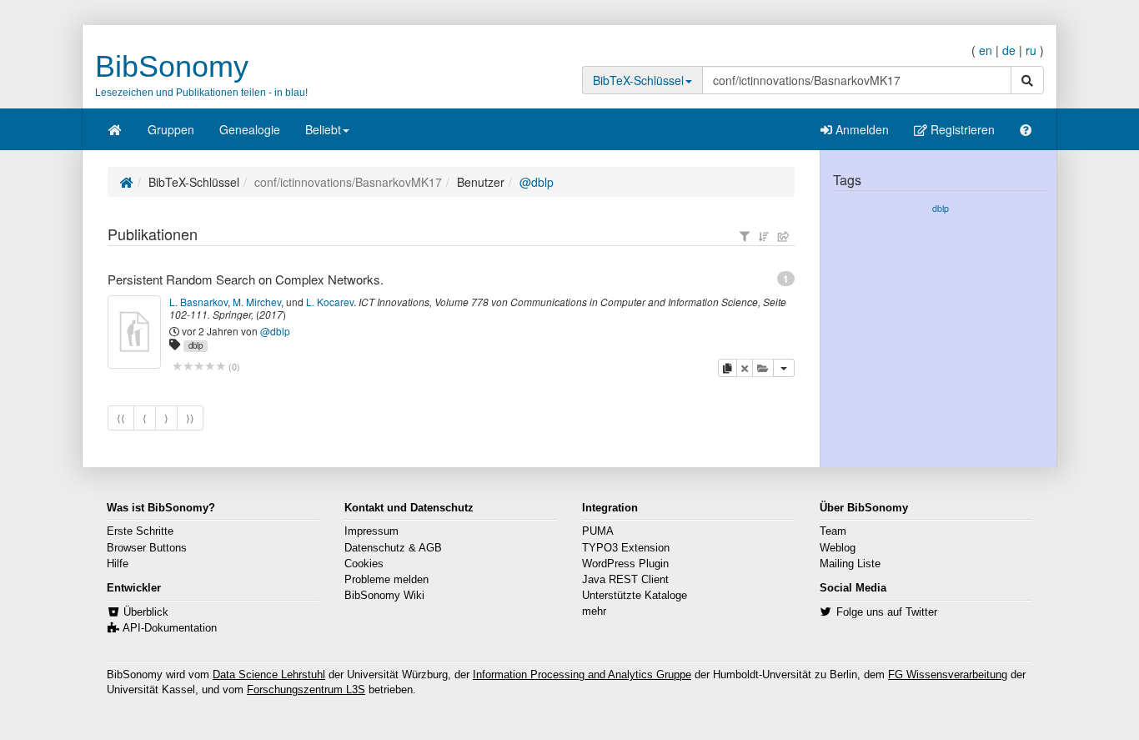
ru (1031, 50)
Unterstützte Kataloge (634, 596)
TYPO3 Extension (626, 548)
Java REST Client (625, 580)
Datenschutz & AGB (393, 548)
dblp (195, 345)
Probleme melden (386, 580)
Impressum (371, 531)
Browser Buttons (147, 548)
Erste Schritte (140, 531)
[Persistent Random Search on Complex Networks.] (134, 332)
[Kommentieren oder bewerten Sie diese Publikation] (199, 366)
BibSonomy (171, 66)
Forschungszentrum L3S (306, 690)
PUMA (598, 531)
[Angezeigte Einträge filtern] (745, 236)
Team (833, 531)
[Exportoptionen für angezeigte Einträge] (784, 236)
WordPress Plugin (625, 564)
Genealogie (249, 129)
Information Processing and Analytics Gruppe (582, 675)
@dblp (536, 182)
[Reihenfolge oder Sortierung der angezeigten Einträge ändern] (764, 236)
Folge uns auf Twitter (886, 612)
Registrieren (961, 129)
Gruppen (171, 129)
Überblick (145, 612)
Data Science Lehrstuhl (269, 675)
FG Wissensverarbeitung (947, 675)
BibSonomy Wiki (384, 596)
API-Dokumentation (170, 628)
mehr (594, 611)
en (985, 50)
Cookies (364, 564)
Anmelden (860, 129)
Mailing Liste (850, 564)
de (1009, 50)
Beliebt (323, 129)
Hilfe (117, 564)
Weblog (838, 548)
